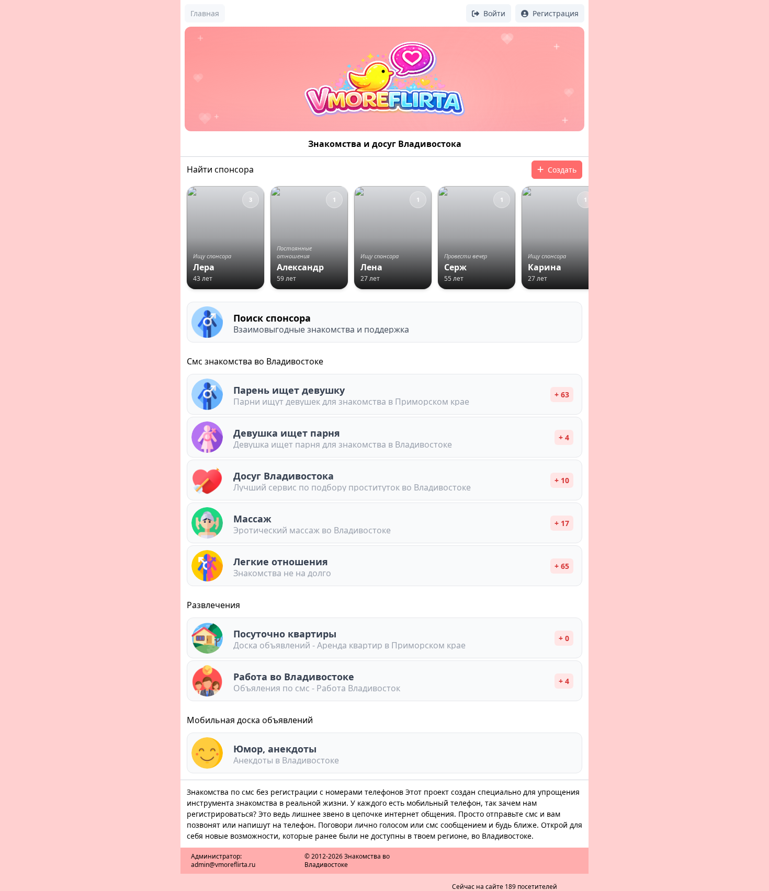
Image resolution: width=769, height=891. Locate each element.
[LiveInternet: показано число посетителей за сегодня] (504, 853)
